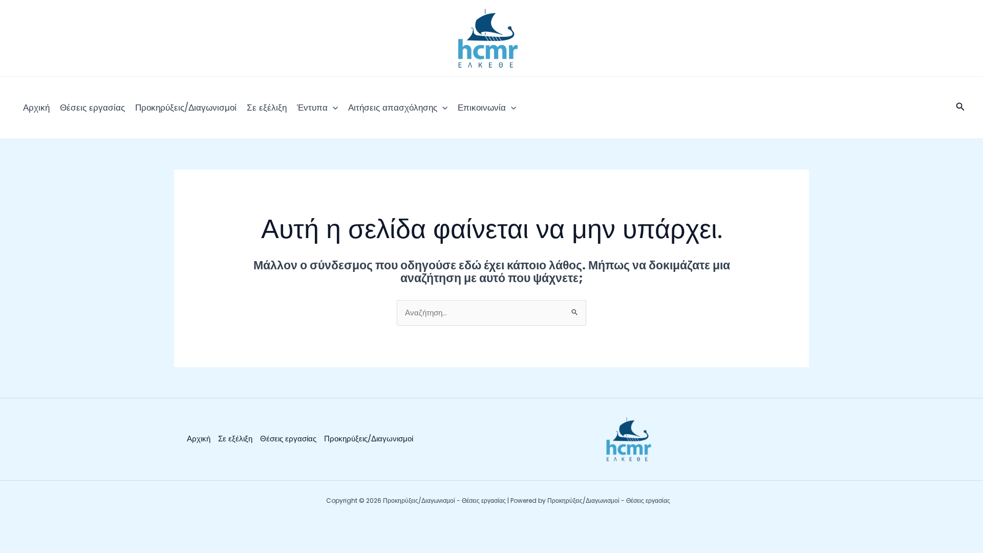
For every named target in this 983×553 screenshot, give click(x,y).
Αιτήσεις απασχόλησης (392, 107)
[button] (333, 107)
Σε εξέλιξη (267, 107)
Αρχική (36, 107)
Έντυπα (312, 107)
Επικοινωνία (482, 107)
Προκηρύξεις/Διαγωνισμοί (186, 107)
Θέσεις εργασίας (92, 107)
